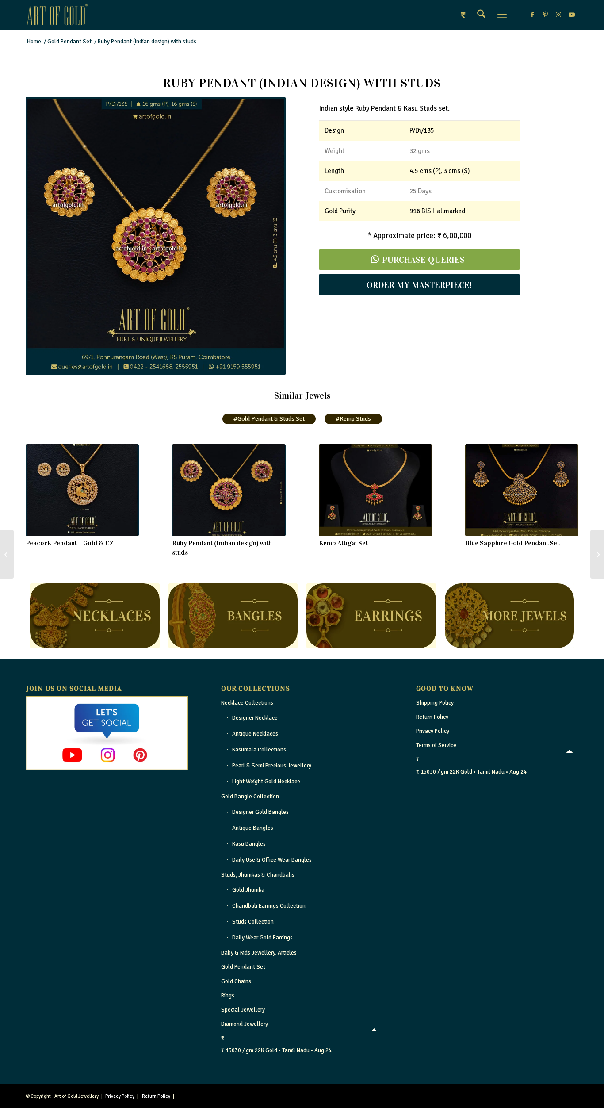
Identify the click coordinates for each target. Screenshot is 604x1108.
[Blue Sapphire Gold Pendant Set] (521, 490)
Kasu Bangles (249, 843)
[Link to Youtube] (571, 14)
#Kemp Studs (353, 418)
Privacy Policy (432, 731)
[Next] (565, 488)
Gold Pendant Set (243, 966)
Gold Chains (236, 981)
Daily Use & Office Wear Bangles (272, 859)
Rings (227, 995)
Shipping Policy (435, 702)
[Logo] (57, 14)
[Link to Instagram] (558, 14)
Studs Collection (253, 921)
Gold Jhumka (248, 889)
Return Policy (432, 717)
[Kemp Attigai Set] (375, 490)
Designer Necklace (255, 717)
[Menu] (502, 14)
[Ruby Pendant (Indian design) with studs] (228, 490)
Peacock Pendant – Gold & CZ (70, 543)
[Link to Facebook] (532, 14)
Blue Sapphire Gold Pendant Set (512, 543)
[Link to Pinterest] (545, 14)
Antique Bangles (252, 828)
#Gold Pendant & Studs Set (269, 418)
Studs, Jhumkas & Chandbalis (257, 874)
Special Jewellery (243, 1009)
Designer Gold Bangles (260, 812)
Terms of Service (436, 745)
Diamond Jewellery (244, 1023)
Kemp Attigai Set (343, 543)
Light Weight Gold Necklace (266, 781)
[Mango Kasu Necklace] (597, 554)
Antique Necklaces (255, 733)
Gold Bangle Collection (250, 796)
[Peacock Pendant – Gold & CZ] (82, 490)
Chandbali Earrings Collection (269, 905)
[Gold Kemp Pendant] (7, 554)
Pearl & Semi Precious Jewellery (271, 765)
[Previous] (39, 488)
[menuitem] (481, 14)
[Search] (481, 14)
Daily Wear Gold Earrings (262, 937)
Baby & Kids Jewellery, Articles (259, 952)
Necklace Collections (247, 702)
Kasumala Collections (259, 749)
